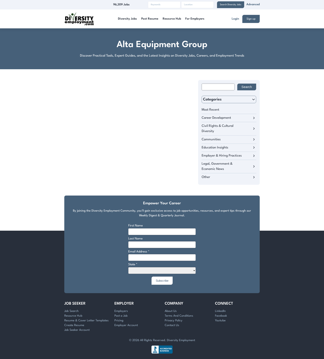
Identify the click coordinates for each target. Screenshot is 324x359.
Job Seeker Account (77, 330)
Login (235, 18)
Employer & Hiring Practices (222, 155)
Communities (211, 139)
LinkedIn (220, 311)
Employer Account (126, 325)
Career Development (216, 118)
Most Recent (210, 109)
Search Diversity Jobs (230, 5)
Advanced (253, 4)
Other (206, 177)
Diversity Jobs (127, 18)
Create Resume (74, 325)
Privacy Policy (173, 320)
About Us (171, 311)
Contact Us (172, 325)
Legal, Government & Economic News (217, 166)
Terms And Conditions (179, 315)
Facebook (221, 315)
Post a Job (121, 315)
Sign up (251, 19)
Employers (121, 311)
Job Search (71, 311)
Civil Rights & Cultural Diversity (217, 128)
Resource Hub (172, 18)
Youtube (220, 320)
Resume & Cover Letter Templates (86, 320)
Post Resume (149, 18)
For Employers (194, 18)
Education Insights (215, 147)
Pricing (118, 320)
